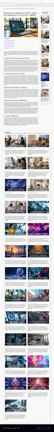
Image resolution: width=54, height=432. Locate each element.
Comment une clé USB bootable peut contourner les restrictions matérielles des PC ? (38, 279)
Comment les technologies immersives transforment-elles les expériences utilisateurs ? (38, 235)
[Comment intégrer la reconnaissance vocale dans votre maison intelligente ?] (45, 62)
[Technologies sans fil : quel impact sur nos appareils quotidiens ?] (15, 251)
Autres (35, 4)
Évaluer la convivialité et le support (9, 44)
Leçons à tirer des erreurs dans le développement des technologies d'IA (38, 256)
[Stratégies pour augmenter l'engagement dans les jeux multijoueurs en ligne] (38, 295)
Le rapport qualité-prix (7, 48)
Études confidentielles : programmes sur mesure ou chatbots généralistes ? (45, 26)
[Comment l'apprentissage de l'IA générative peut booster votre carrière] (15, 383)
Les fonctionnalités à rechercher (9, 42)
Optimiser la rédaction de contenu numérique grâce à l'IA (15, 322)
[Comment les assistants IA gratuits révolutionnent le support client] (15, 361)
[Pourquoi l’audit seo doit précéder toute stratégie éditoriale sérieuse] (45, 48)
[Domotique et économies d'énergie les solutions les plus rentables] (38, 339)
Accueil (4, 8)
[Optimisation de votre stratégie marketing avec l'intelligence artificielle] (38, 383)
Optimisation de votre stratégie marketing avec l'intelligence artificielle (38, 388)
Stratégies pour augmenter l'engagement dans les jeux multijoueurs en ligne (38, 300)
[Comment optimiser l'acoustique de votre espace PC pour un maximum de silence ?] (45, 93)
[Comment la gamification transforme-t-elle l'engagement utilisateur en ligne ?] (15, 207)
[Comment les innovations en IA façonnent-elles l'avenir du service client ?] (15, 229)
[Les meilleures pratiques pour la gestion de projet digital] (15, 295)
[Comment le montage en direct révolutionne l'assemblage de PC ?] (38, 207)
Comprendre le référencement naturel (9, 40)
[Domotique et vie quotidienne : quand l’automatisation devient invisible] (45, 34)
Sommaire (7, 38)
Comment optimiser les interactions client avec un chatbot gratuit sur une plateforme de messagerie (15, 411)
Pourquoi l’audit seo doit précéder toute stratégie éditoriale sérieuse (45, 55)
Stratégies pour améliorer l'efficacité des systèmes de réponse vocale (16, 278)
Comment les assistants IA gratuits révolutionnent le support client (15, 366)
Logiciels (30, 4)
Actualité (19, 4)
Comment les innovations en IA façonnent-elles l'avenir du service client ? (15, 234)
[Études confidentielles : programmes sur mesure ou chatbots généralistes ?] (45, 19)
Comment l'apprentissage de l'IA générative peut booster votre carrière (15, 388)
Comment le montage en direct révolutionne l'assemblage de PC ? (38, 211)
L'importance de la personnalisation (9, 46)
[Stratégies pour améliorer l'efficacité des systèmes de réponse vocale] (15, 273)
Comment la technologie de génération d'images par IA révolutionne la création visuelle (38, 367)
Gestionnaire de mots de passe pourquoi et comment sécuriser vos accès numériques (38, 323)
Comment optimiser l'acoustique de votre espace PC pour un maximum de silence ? (45, 100)
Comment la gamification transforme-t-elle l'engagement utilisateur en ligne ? (15, 211)
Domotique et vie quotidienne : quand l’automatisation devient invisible (45, 41)
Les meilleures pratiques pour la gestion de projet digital (16, 300)
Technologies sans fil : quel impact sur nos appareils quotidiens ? (15, 256)
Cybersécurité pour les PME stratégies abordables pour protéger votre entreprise (15, 345)
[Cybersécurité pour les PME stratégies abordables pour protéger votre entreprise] (15, 339)
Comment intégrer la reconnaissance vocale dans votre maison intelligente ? (45, 69)
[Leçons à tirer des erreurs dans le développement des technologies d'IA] (38, 251)
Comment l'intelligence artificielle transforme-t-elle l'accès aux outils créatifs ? (44, 84)
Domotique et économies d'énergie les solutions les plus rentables (38, 344)
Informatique (25, 4)
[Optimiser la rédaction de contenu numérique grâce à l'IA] (15, 317)
